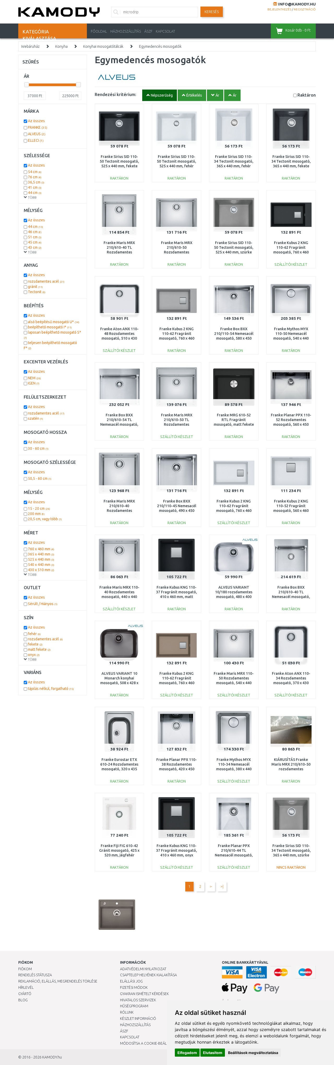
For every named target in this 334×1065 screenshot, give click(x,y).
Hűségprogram (134, 1006)
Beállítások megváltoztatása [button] (253, 1052)
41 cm (34, 187)
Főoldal (99, 31)
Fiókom (25, 969)
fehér (34, 634)
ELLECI (36, 140)
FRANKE (37, 127)
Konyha (61, 46)
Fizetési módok (134, 987)
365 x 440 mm (41, 554)
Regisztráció (305, 9)
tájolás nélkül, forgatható (51, 689)
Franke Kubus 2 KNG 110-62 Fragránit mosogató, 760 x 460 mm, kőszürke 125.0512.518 (176, 338)
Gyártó (24, 994)
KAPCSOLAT (165, 31)
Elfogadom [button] (187, 1052)
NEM (34, 378)
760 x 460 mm (41, 549)
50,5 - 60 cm (39, 478)
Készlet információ (138, 1018)
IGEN (33, 383)
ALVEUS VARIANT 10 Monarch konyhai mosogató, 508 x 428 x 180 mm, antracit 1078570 (119, 683)
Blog (23, 1000)
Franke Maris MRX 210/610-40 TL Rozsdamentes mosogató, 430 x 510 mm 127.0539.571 (119, 252)
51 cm (34, 237)
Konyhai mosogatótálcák (103, 46)
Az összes (36, 121)
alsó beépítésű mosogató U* (53, 322)
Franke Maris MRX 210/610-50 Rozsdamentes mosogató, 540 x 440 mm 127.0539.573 (176, 252)
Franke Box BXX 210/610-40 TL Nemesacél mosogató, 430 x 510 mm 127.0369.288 (291, 596)
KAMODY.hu (52, 1057)
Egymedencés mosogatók (160, 46)
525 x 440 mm (41, 559)
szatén (35, 418)
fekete (35, 644)
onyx (34, 655)
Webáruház (30, 46)
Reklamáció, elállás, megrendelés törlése (57, 981)
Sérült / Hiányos (42, 604)
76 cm (34, 177)
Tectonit (36, 292)
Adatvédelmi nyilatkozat (143, 969)
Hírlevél (26, 987)
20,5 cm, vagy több (45, 519)
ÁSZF (148, 31)
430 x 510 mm (41, 570)
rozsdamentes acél (46, 281)
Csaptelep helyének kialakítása (148, 975)
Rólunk (127, 1012)
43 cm (34, 247)
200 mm (36, 514)
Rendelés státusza (35, 975)
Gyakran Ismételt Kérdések (144, 994)
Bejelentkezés (279, 9)
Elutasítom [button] (212, 1052)
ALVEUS (36, 134)
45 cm (34, 242)
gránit (35, 287)
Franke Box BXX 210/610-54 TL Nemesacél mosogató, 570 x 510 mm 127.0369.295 (119, 424)
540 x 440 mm (41, 565)
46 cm (34, 232)
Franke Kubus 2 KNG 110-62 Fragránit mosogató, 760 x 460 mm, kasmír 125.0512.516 (176, 683)
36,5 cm (36, 182)
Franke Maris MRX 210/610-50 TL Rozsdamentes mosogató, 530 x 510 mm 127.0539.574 (176, 424)
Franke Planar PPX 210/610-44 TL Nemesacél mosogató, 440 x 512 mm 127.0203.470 (234, 855)
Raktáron (306, 94)
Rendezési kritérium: (115, 94)
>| (221, 886)
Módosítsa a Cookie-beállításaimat (152, 1043)
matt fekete (39, 649)
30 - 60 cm (38, 448)
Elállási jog (131, 981)
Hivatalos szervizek (138, 1000)
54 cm (34, 172)
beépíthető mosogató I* (50, 327)
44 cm (34, 193)
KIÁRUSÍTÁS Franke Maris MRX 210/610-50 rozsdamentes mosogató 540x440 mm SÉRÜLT (291, 769)
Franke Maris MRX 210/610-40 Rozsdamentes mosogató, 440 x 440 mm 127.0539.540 (119, 510)
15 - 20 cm (39, 508)
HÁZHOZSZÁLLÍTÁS (125, 31)
